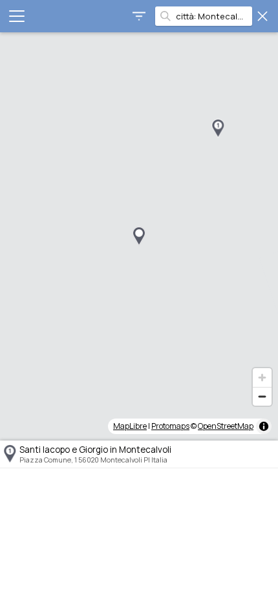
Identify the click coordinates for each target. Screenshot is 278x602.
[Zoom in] (262, 377)
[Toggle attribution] (264, 426)
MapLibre (130, 425)
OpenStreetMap (225, 425)
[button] (217, 128)
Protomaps (170, 425)
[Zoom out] (262, 396)
